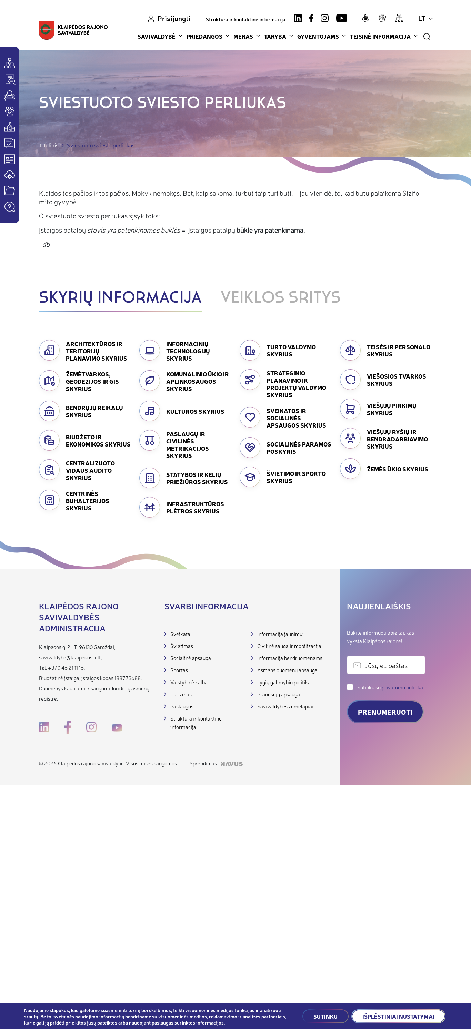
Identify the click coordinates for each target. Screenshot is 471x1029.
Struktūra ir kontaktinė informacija (245, 19)
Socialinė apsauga (190, 658)
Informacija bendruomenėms (289, 658)
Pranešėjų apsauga (278, 694)
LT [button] (422, 18)
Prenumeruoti (385, 711)
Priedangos (204, 36)
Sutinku (325, 1016)
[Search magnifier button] (426, 36)
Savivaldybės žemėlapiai (285, 706)
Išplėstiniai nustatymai (398, 1016)
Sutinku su (390, 687)
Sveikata (180, 633)
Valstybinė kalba (189, 682)
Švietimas (181, 645)
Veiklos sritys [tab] (281, 298)
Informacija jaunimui (280, 633)
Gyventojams (318, 36)
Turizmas (181, 694)
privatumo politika (402, 687)
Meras (243, 36)
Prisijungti (174, 18)
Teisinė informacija (380, 36)
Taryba (275, 36)
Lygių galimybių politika (284, 682)
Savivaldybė (157, 36)
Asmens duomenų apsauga (287, 670)
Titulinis (49, 145)
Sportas (179, 670)
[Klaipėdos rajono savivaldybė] (73, 31)
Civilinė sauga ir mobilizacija (289, 645)
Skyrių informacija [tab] (120, 298)
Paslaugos (181, 706)
